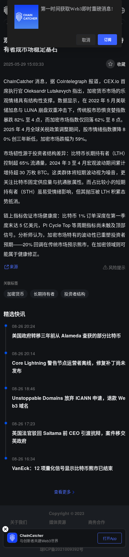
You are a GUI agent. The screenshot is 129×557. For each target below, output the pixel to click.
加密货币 (15, 294)
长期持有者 (44, 294)
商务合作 (96, 522)
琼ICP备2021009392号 (61, 549)
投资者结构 (74, 294)
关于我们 (18, 522)
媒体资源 (57, 522)
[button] (121, 10)
